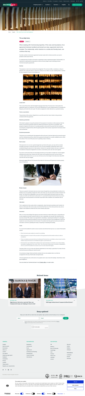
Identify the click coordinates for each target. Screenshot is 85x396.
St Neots (69, 349)
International (29, 357)
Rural (28, 348)
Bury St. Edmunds (54, 348)
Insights (4, 344)
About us (44, 1)
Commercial (29, 346)
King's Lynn (52, 355)
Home (9, 32)
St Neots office (43, 262)
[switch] (33, 394)
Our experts (55, 1)
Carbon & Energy (30, 355)
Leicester (52, 357)
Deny (75, 388)
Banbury (52, 346)
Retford (68, 348)
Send (66, 318)
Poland (68, 356)
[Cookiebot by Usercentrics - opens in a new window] (7, 394)
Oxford (68, 346)
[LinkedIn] (80, 1)
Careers (60, 1)
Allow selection (75, 385)
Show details (60, 393)
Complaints (5, 358)
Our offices (50, 1)
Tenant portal (5, 364)
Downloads (73, 1)
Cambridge (52, 350)
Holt (51, 352)
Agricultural (29, 349)
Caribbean (69, 354)
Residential (29, 344)
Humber (52, 353)
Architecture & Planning (32, 351)
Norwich (69, 344)
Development (29, 353)
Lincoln (52, 359)
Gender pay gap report (7, 355)
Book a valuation (77, 4)
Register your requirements (9, 366)
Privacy (4, 360)
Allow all (75, 381)
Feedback (5, 357)
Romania (69, 358)
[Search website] (69, 4)
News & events (66, 1)
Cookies (4, 362)
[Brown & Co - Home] (10, 5)
